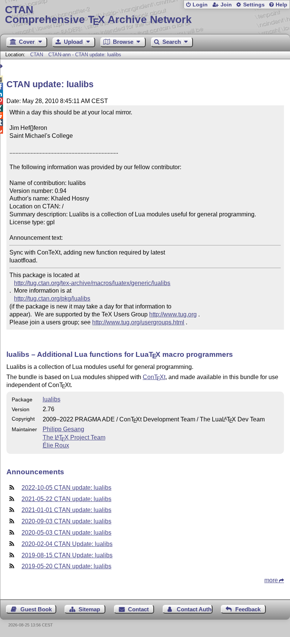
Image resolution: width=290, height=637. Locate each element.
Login (200, 5)
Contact (138, 609)
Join (226, 5)
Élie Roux (56, 445)
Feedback (248, 609)
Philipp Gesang (63, 429)
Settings (254, 5)
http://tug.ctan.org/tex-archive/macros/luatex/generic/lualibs (92, 283)
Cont (154, 377)
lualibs (51, 399)
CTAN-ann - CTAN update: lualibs (84, 54)
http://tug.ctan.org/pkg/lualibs (52, 298)
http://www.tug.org (173, 314)
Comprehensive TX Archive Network (98, 15)
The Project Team (74, 437)
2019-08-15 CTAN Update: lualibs (67, 555)
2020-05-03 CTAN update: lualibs (66, 532)
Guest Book (36, 609)
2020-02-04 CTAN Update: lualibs (67, 544)
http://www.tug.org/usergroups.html (138, 322)
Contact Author (195, 609)
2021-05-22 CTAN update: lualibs (66, 499)
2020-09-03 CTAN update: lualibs (66, 521)
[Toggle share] (2, 66)
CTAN (36, 54)
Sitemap (89, 609)
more (271, 580)
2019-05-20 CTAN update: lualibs (66, 566)
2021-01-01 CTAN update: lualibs (66, 510)
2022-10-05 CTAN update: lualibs (66, 487)
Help (281, 5)
